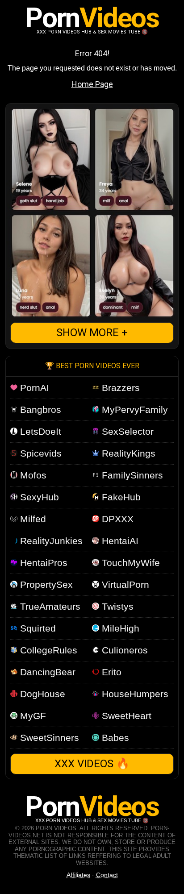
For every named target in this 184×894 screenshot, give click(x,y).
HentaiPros (42, 562)
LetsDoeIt (39, 431)
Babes (114, 737)
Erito (110, 672)
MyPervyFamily (133, 409)
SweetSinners (48, 737)
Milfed (31, 519)
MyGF (31, 716)
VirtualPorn (124, 584)
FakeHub (120, 497)
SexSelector (126, 431)
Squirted (36, 628)
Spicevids (39, 453)
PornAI (33, 388)
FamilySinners (131, 475)
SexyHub (38, 497)
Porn (92, 17)
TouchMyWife (129, 562)
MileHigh (119, 628)
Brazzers (119, 388)
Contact (107, 874)
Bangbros (39, 409)
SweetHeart (125, 716)
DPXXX (116, 519)
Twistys (116, 606)
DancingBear (46, 672)
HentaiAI (118, 541)
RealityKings (127, 453)
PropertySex (45, 584)
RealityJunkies (50, 541)
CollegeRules (47, 650)
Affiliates (78, 874)
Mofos (31, 475)
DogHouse (41, 694)
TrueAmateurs (48, 606)
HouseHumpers (133, 694)
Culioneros (123, 650)
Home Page (92, 84)
